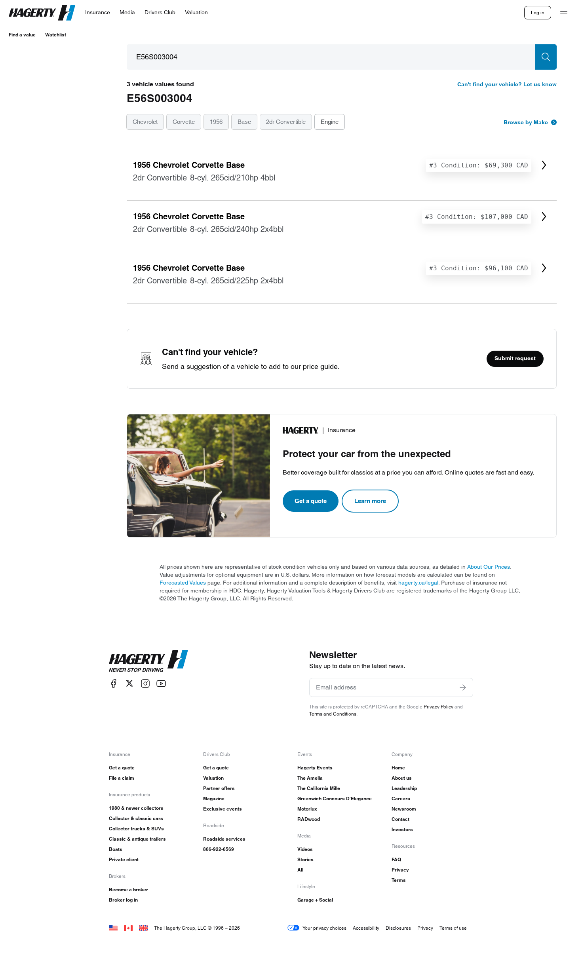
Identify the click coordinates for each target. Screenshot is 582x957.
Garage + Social (315, 899)
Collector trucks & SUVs (136, 828)
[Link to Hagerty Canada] (128, 927)
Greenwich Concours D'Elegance (334, 798)
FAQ (396, 859)
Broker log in (123, 899)
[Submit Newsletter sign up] (463, 687)
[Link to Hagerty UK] (143, 927)
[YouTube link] (161, 683)
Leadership (404, 788)
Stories (305, 859)
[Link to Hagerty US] (113, 927)
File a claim (121, 777)
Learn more (370, 500)
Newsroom (404, 808)
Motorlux (307, 808)
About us (402, 777)
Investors (402, 829)
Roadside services (224, 838)
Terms (399, 880)
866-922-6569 (218, 849)
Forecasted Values (183, 582)
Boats (115, 849)
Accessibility (366, 927)
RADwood (308, 819)
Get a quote (311, 500)
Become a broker (128, 889)
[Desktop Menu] (563, 12)
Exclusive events (222, 808)
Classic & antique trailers (137, 838)
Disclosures (398, 927)
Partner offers (219, 788)
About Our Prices (488, 567)
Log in (537, 12)
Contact (400, 819)
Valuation (213, 777)
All (300, 869)
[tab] (145, 122)
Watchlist (55, 34)
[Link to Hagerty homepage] (148, 661)
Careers (401, 798)
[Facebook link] (114, 683)
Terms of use (453, 927)
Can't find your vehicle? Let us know (507, 84)
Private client (124, 859)
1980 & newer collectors (136, 808)
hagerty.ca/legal (418, 582)
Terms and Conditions (332, 713)
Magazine (213, 798)
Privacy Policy (438, 706)
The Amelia (310, 777)
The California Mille (318, 788)
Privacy (400, 869)
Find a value (22, 34)
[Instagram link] (145, 683)
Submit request (515, 358)
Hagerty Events (315, 767)
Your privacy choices (324, 927)
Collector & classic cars (136, 818)
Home (398, 767)
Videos (305, 849)
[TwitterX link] (129, 683)
